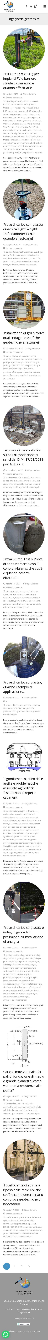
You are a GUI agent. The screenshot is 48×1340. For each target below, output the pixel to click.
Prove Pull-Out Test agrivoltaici (17, 120)
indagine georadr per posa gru (25, 961)
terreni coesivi (9, 855)
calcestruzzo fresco (14, 591)
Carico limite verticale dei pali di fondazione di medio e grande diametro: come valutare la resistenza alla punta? (23, 1081)
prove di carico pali (32, 480)
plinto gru (7, 365)
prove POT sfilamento (31, 111)
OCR (20, 1227)
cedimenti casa (9, 814)
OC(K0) (13, 1227)
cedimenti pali (24, 1107)
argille (22, 811)
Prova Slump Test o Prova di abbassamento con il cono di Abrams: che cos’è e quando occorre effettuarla (22, 568)
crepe (22, 817)
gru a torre (29, 359)
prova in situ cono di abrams (27, 600)
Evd (35, 252)
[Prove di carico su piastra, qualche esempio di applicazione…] (24, 657)
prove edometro (22, 839)
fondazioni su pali (13, 477)
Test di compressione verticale (28, 152)
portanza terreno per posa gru (26, 365)
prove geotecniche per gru (15, 368)
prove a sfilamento (19, 104)
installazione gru (32, 362)
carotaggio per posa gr (16, 356)
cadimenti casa (32, 811)
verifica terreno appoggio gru (16, 996)
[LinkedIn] (31, 6)
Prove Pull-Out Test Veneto (24, 136)
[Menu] (45, 6)
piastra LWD (34, 258)
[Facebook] (26, 6)
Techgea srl (24, 987)
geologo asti (13, 827)
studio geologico (10, 987)
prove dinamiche (21, 836)
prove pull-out (34, 117)
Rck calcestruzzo (10, 607)
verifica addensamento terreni (22, 264)
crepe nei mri (32, 817)
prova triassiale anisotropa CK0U (27, 1230)
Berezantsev (11, 1103)
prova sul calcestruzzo (13, 604)
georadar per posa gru (13, 359)
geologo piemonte (11, 830)
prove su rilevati (24, 711)
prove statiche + (10, 849)
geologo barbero (27, 827)
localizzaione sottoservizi (14, 968)
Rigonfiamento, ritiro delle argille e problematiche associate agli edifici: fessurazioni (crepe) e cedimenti (23, 788)
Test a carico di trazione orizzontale (26, 146)
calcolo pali (23, 1103)
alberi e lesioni (12, 811)
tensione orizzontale (23, 1236)
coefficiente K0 (27, 1220)
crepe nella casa (10, 820)
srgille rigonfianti (16, 852)
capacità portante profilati (17, 101)
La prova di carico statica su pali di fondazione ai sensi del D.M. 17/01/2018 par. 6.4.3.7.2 (23, 457)
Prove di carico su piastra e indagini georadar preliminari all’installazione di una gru (23, 934)
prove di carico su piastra (14, 974)
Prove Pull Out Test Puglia (14, 117)
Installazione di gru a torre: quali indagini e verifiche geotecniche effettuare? (23, 338)
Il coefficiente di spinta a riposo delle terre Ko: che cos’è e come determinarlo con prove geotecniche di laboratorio (23, 1194)
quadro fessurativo (27, 849)
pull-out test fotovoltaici (24, 143)
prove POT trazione (12, 114)
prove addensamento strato (18, 705)
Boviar (8, 252)
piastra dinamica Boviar (18, 258)
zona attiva (21, 855)
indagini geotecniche (12, 964)
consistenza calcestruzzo (14, 594)
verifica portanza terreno (29, 990)
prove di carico (16, 480)
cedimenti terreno (11, 817)
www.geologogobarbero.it (14, 1000)
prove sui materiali (32, 604)
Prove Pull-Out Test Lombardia (17, 130)
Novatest (34, 101)
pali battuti (35, 1107)
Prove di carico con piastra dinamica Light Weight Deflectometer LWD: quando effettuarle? (23, 231)
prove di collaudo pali (30, 487)
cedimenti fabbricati (26, 814)
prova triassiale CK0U (12, 1233)
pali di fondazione (10, 1110)
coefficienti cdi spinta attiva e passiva (19, 1223)
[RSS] (35, 6)
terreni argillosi (31, 852)
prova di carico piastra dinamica (17, 261)
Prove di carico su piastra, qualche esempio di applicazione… (22, 687)
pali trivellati (17, 1113)
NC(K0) (6, 1227)
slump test (23, 607)
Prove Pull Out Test (30, 114)
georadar (31, 356)
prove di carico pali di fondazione (17, 484)
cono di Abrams (31, 591)
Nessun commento (14, 97)
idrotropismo (26, 830)
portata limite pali (31, 1113)
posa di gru (20, 971)
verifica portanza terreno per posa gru (20, 993)
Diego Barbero (29, 94)
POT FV (6, 104)
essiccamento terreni (18, 823)
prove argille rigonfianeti (22, 107)
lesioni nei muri (19, 833)
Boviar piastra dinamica (22, 252)
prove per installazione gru (30, 984)
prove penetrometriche (29, 846)
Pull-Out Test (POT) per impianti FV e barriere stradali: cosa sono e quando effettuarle (21, 81)
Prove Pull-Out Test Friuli (26, 127)
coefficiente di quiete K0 (16, 1217)
